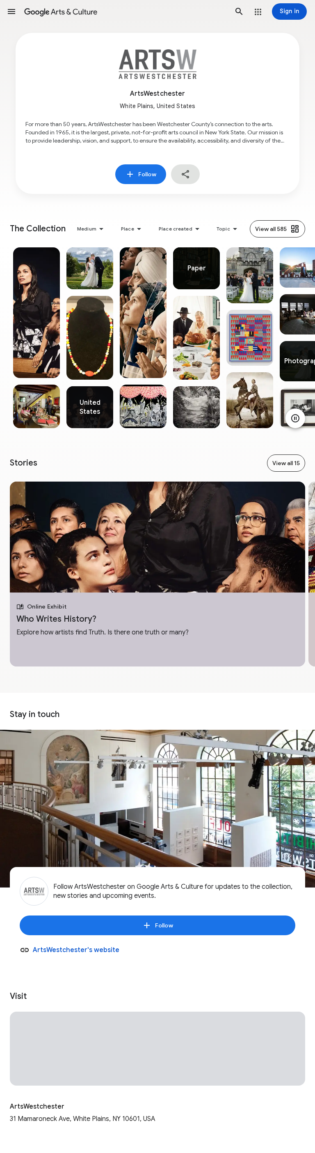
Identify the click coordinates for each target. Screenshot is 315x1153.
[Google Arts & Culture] (125, 11)
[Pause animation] (295, 418)
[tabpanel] (36, 337)
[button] (11, 11)
